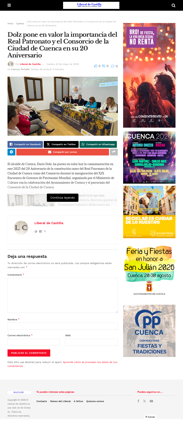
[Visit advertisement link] (149, 212)
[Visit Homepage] (91, 5)
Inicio (10, 23)
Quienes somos (95, 401)
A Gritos (78, 401)
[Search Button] (173, 5)
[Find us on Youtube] (151, 401)
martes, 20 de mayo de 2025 (62, 64)
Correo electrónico (20, 335)
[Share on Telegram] (11, 152)
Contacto (41, 401)
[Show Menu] (9, 5)
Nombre (14, 319)
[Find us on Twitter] (144, 401)
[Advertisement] (91, 427)
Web (68, 335)
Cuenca (20, 23)
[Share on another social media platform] (114, 152)
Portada (25, 69)
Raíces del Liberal (60, 401)
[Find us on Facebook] (138, 401)
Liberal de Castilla (30, 64)
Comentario (16, 274)
